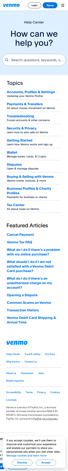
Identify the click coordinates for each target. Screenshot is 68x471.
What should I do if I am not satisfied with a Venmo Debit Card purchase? (30, 266)
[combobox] (34, 60)
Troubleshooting (20, 116)
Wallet (12, 152)
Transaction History (23, 310)
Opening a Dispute (22, 295)
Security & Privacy (22, 128)
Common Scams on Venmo (29, 302)
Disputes (14, 164)
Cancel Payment (20, 234)
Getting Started (19, 140)
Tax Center (16, 205)
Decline (22, 462)
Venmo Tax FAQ (19, 242)
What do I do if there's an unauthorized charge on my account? (29, 282)
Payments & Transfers (25, 104)
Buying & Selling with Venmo (30, 176)
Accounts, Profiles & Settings (31, 92)
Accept (46, 462)
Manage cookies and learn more (26, 455)
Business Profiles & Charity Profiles (29, 190)
